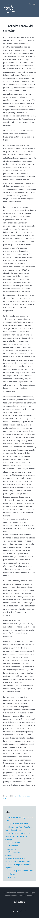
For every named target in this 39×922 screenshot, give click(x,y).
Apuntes (8, 855)
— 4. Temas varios (12, 842)
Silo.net (19, 902)
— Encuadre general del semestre (19, 871)
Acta (7, 820)
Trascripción (10, 849)
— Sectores (10, 874)
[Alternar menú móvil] (34, 4)
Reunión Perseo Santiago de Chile (19, 817)
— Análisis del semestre (15, 858)
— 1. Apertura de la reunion (16, 824)
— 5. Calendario (11, 846)
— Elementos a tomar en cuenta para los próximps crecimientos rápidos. (18, 864)
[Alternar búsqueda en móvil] (30, 4)
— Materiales (10, 877)
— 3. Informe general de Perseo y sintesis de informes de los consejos (18, 836)
